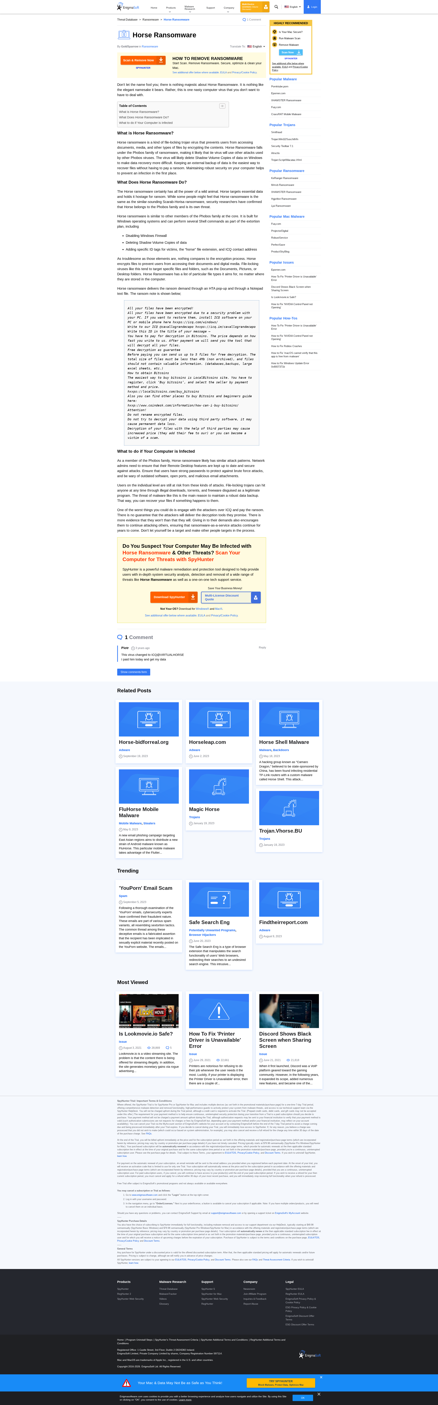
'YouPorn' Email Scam (145, 888)
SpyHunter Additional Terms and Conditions (224, 1339)
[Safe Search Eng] (219, 899)
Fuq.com (276, 107)
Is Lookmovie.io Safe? (283, 297)
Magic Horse (204, 809)
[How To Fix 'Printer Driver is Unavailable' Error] (219, 1011)
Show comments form (134, 672)
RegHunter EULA (295, 1293)
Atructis (275, 153)
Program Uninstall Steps (139, 1339)
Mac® (218, 608)
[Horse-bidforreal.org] (149, 719)
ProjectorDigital (279, 230)
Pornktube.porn (279, 86)
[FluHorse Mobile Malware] (149, 786)
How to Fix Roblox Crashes (286, 346)
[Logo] (128, 7)
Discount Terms (272, 1153)
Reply (262, 647)
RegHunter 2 (124, 1293)
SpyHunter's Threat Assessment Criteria (177, 1339)
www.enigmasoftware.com (145, 1195)
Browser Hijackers (202, 935)
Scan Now (288, 52)
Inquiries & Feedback (254, 1298)
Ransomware (151, 19)
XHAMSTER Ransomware (286, 100)
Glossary (164, 1303)
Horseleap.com (207, 742)
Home (154, 7)
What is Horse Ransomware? (139, 112)
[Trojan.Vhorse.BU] (289, 808)
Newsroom (249, 1289)
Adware (124, 750)
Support (210, 7)
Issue (123, 1041)
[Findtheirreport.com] (289, 899)
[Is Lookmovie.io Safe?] (149, 1011)
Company (229, 7)
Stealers (149, 823)
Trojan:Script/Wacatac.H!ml (286, 159)
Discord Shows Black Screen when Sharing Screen (291, 288)
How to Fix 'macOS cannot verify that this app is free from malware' (294, 354)
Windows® (202, 608)
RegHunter (207, 1303)
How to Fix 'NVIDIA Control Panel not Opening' (292, 306)
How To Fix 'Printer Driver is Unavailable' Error (294, 278)
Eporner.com (278, 93)
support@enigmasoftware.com (226, 1213)
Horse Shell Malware (284, 742)
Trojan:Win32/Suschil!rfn (284, 139)
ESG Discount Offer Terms (300, 1324)
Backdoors (281, 750)
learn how (121, 1156)
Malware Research (190, 7)
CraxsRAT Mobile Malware (286, 114)
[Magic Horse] (219, 786)
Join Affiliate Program (254, 1293)
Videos (163, 1298)
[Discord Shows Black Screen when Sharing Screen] (289, 1011)
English (294, 6)
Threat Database (127, 19)
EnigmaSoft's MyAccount (287, 1213)
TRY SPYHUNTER (281, 1383)
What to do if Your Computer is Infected (146, 123)
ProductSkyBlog (280, 251)
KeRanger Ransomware (284, 178)
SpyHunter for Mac (211, 1293)
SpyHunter (123, 1289)
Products (171, 7)
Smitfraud (276, 132)
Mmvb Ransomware (282, 184)
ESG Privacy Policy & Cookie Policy (301, 1309)
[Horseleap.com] (219, 719)
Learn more (185, 1399)
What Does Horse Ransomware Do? (144, 117)
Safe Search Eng (209, 922)
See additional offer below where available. (196, 72)
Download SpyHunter (169, 597)
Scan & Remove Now (138, 60)
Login (314, 6)
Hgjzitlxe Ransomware (284, 198)
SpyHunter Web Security (130, 1298)
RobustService (279, 237)
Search (276, 7)
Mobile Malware (130, 823)
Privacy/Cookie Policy (244, 72)
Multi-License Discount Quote (222, 597)
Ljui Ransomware (281, 205)
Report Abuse (250, 1303)
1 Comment (254, 19)
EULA (223, 72)
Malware (265, 750)
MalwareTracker (168, 1293)
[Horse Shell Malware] (289, 719)
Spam (123, 896)
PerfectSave (278, 244)
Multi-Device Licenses (250, 6)
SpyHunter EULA (295, 1289)
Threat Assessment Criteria (276, 1260)
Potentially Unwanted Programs (212, 930)
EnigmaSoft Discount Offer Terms (300, 1318)
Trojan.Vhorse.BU (280, 831)
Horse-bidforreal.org (144, 742)
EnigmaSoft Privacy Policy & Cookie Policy (301, 1300)
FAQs (149, 1133)
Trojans (194, 817)
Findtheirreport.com (283, 922)
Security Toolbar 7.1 (282, 146)
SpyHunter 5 (208, 1289)
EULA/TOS (230, 1153)
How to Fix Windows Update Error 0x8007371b (290, 365)
